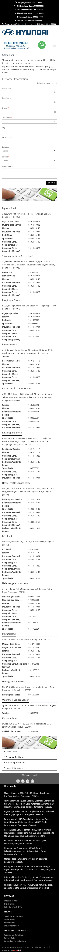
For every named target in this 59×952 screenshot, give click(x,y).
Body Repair (9, 922)
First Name (6, 88)
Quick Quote (11, 751)
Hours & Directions (14, 768)
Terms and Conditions (14, 935)
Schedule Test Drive (14, 757)
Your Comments (9, 166)
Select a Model (11, 900)
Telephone (6, 117)
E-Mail (4, 108)
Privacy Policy (10, 938)
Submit (51, 182)
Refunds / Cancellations (15, 941)
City (3, 127)
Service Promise (11, 925)
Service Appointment (15, 762)
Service (5, 157)
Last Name (6, 98)
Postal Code (7, 137)
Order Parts (9, 919)
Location (5, 147)
